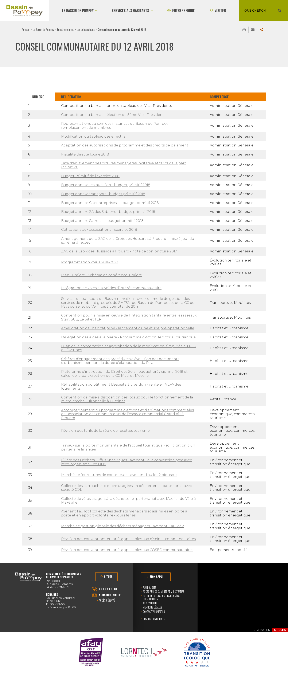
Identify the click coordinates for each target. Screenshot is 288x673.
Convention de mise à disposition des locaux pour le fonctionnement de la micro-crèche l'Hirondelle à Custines (127, 399)
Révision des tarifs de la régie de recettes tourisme (105, 431)
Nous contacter (110, 595)
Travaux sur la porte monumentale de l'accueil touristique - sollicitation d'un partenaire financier (128, 447)
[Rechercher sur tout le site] (279, 10)
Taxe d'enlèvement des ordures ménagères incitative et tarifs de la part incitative (123, 165)
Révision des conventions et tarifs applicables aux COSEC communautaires (127, 550)
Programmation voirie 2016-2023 (89, 262)
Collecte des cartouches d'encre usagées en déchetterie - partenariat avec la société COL (128, 488)
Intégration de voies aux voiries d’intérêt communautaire (111, 288)
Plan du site (149, 587)
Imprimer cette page (244, 30)
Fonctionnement (65, 29)
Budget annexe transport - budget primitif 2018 (103, 194)
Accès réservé (107, 600)
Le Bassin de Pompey (43, 29)
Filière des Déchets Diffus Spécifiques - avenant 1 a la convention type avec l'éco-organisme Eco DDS (126, 462)
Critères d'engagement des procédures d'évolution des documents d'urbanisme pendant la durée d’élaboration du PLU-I (120, 361)
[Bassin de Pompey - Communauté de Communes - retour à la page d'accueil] (24, 10)
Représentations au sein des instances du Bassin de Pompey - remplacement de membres (115, 125)
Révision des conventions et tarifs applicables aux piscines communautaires (128, 539)
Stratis (280, 629)
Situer (108, 576)
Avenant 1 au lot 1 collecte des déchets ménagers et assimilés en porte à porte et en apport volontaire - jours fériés (124, 513)
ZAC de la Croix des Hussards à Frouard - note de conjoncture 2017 (119, 251)
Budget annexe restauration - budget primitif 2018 (105, 185)
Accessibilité (150, 603)
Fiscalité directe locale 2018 (85, 154)
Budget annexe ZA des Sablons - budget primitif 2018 (108, 212)
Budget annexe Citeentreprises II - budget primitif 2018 (110, 203)
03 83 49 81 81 (108, 589)
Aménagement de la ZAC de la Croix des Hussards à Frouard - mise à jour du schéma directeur (127, 240)
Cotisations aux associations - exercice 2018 (99, 230)
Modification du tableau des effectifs (93, 136)
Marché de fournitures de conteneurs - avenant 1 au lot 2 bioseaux (119, 475)
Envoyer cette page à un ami (253, 30)
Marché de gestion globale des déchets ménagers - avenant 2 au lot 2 (122, 526)
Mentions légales (152, 607)
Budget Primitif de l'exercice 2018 (90, 176)
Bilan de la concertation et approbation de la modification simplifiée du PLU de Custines (128, 348)
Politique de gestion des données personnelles (161, 597)
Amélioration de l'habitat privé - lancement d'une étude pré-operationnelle (127, 328)
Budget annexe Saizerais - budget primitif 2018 (102, 221)
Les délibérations (85, 29)
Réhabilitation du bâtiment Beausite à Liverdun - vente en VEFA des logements (121, 386)
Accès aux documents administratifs (163, 591)
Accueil (26, 29)
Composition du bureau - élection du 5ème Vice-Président (112, 115)
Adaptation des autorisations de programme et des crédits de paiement (124, 145)
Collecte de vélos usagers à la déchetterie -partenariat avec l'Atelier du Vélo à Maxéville (128, 500)
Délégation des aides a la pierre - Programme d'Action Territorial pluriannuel (129, 337)
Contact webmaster (154, 611)
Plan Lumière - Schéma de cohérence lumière (101, 275)
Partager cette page (261, 30)
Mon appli (156, 576)
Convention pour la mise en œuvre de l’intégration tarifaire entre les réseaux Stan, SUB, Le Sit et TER (128, 317)
